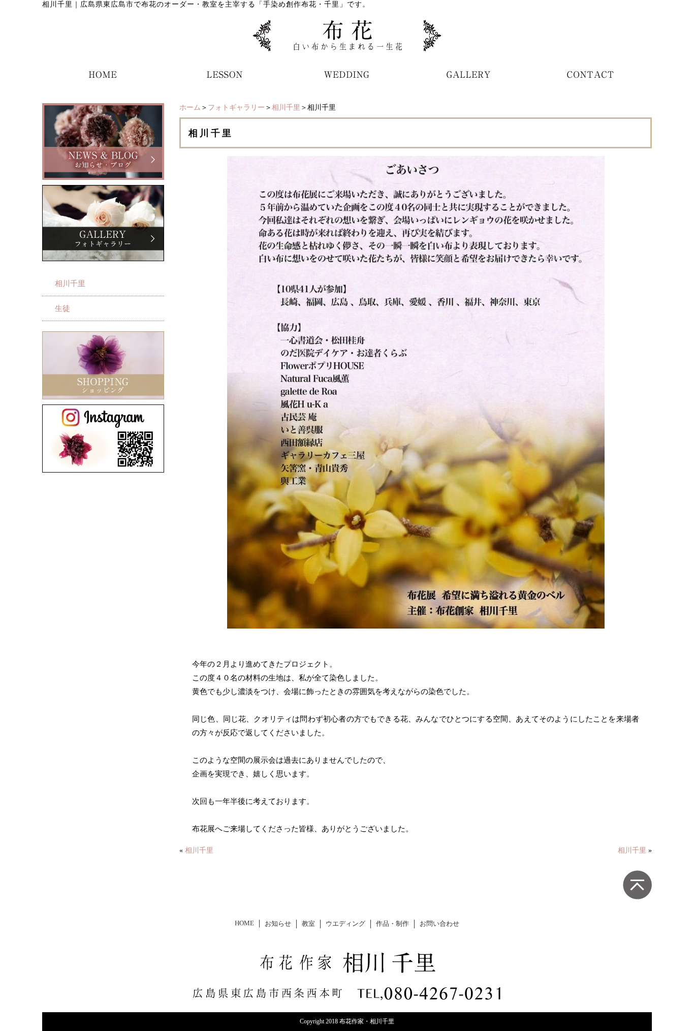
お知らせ (278, 923)
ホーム (190, 107)
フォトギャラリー (236, 107)
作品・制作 (392, 923)
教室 (308, 923)
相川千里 (286, 107)
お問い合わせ (439, 923)
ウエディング (345, 923)
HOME (244, 923)
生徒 (62, 308)
